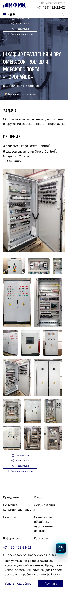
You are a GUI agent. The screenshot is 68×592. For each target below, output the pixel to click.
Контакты (41, 538)
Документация (45, 505)
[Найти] (62, 14)
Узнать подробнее (18, 583)
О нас (38, 497)
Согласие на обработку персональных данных (44, 524)
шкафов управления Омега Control (30, 151)
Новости (9, 517)
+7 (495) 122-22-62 (51, 7)
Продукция (11, 497)
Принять (51, 583)
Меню (11, 14)
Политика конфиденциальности (19, 507)
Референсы (11, 538)
